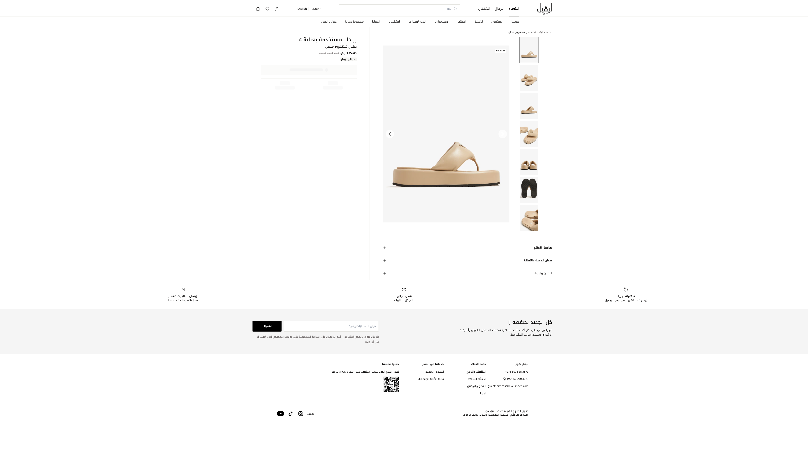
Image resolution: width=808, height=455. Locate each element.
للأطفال (484, 8)
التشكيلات (394, 21)
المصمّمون (497, 21)
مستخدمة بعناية (354, 21)
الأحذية (479, 21)
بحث (449, 8)
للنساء (514, 8)
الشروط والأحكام (519, 414)
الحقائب (462, 21)
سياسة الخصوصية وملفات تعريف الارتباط (485, 414)
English (302, 9)
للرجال (499, 8)
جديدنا (515, 21)
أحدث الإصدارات (417, 21)
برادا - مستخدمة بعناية (330, 40)
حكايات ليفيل (329, 21)
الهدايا (376, 21)
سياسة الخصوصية (309, 336)
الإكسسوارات (442, 21)
